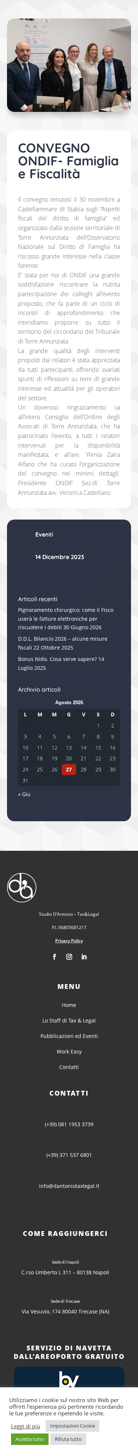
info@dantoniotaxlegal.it (69, 1185)
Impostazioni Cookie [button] (72, 1425)
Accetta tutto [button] (29, 1439)
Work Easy (69, 1051)
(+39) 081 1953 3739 (69, 1124)
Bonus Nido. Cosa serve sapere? (57, 658)
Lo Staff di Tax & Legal (69, 1020)
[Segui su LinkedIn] (84, 957)
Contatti (69, 1066)
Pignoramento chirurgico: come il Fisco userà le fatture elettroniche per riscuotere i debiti (65, 618)
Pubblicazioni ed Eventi (69, 1035)
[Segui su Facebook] (54, 957)
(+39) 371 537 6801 (69, 1154)
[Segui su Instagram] (69, 957)
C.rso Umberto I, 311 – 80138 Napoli (65, 1272)
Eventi (44, 534)
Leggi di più (25, 1426)
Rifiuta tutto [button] (68, 1439)
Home (69, 1004)
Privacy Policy (69, 941)
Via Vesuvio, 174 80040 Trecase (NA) (65, 1311)
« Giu (24, 794)
